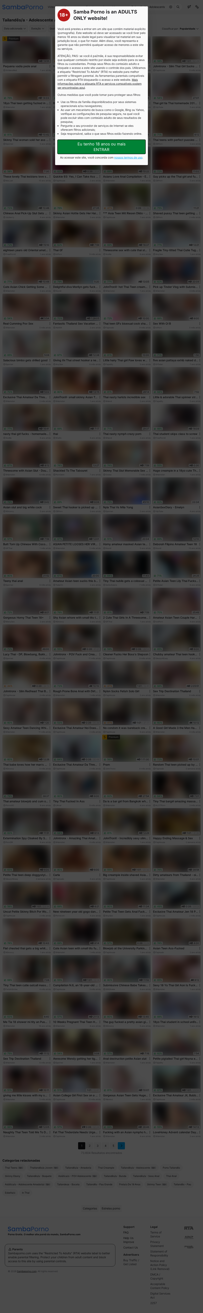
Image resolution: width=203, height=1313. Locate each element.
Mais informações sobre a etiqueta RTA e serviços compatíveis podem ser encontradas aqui (99, 83)
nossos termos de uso (128, 157)
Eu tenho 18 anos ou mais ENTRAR (101, 147)
